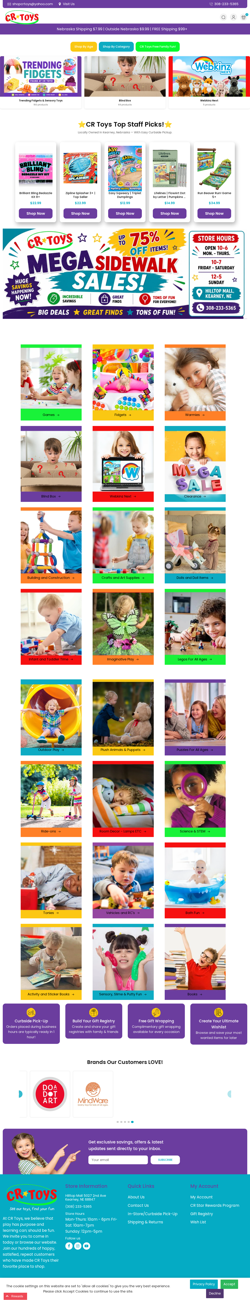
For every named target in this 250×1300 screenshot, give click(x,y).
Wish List (198, 1222)
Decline (215, 1293)
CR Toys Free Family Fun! (158, 47)
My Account (201, 1197)
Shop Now (36, 213)
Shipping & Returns (145, 1222)
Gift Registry (201, 1213)
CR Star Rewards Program (214, 1205)
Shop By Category (116, 47)
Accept (229, 1284)
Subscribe (165, 1160)
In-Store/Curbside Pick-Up (153, 1213)
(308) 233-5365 (78, 1206)
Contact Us (138, 1205)
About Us (136, 1197)
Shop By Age (83, 47)
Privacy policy (204, 1284)
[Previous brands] (19, 1094)
